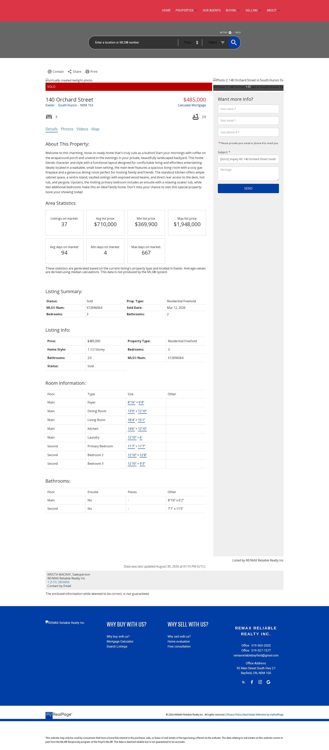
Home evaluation (179, 641)
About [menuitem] (271, 10)
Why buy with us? (118, 636)
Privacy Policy (234, 714)
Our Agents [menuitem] (212, 10)
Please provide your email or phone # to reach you (249, 143)
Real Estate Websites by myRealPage (263, 714)
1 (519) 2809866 (58, 582)
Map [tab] (95, 128)
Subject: (223, 152)
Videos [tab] (82, 128)
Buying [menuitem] (231, 10)
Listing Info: (58, 330)
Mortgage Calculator (120, 641)
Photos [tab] (67, 128)
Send (248, 188)
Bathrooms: (58, 481)
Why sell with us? (179, 636)
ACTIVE (223, 32)
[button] (243, 682)
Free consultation (179, 646)
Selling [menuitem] (252, 10)
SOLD (238, 32)
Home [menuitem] (166, 10)
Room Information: (66, 383)
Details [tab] (52, 128)
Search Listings (117, 646)
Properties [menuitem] (184, 10)
